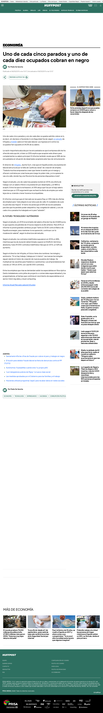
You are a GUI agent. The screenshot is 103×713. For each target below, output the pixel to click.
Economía (13, 45)
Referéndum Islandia (22, 1)
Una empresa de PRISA (11, 702)
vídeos (45, 10)
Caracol (88, 701)
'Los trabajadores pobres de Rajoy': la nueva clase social (28, 372)
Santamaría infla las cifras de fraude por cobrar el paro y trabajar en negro (35, 356)
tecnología (19, 396)
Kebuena (86, 704)
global (25, 10)
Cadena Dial (64, 704)
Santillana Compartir (59, 701)
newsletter (6, 669)
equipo (4, 660)
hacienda (43, 396)
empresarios (32, 396)
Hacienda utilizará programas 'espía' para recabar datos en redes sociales (35, 381)
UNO (43, 704)
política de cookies (58, 663)
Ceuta (12, 1)
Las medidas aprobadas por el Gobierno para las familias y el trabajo (33, 376)
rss (3, 672)
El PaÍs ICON (57, 707)
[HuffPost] (9, 655)
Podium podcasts (48, 707)
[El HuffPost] (52, 5)
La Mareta (43, 1)
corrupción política (58, 396)
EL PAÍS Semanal (71, 704)
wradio (49, 704)
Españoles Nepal (74, 1)
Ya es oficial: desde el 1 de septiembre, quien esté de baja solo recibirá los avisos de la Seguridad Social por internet (38, 634)
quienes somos (7, 663)
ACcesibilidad (56, 672)
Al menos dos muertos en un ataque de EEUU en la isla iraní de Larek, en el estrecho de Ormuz (90, 230)
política (18, 10)
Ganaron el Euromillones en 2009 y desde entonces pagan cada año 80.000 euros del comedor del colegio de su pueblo (90, 286)
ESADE (14, 142)
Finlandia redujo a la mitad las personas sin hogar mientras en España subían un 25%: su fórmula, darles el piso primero (88, 634)
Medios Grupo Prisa (11, 707)
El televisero (54, 10)
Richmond (28, 707)
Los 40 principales (39, 701)
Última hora (90, 5)
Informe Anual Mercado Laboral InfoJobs (19, 285)
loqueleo (73, 707)
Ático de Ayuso (52, 1)
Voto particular (34, 1)
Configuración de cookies (60, 660)
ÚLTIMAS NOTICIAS (82, 10)
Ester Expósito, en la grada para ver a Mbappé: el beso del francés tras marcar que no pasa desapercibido (90, 320)
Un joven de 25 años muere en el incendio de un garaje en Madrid (90, 216)
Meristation (83, 707)
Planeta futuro (79, 704)
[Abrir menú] (2, 5)
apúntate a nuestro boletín (85, 196)
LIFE (39, 10)
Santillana (48, 701)
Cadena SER (68, 701)
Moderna (38, 707)
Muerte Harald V (85, 1)
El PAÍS (29, 701)
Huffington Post (32, 704)
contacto (5, 666)
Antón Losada (96, 1)
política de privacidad (59, 669)
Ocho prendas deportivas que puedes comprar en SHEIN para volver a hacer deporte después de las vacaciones (85, 111)
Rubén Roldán (63, 1)
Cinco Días (56, 704)
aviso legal (55, 666)
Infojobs (17, 165)
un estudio (58, 139)
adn (80, 701)
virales (33, 10)
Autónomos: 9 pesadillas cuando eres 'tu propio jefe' (27, 368)
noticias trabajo (67, 10)
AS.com (74, 701)
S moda (65, 707)
